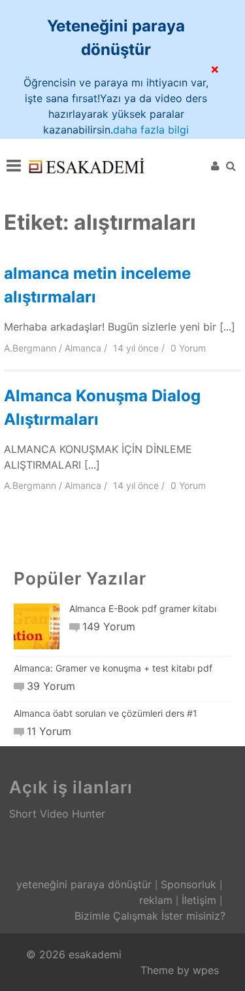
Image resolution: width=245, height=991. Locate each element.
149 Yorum (108, 626)
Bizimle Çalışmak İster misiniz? (149, 915)
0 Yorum (188, 347)
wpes (206, 970)
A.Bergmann (30, 347)
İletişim (199, 900)
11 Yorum (49, 731)
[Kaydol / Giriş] (215, 165)
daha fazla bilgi (151, 129)
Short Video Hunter (57, 813)
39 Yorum (51, 686)
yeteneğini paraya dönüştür (84, 884)
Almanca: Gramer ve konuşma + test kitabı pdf (113, 668)
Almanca (83, 347)
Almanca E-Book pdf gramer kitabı (142, 608)
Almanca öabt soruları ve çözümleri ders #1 (105, 713)
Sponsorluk (188, 884)
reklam (155, 900)
